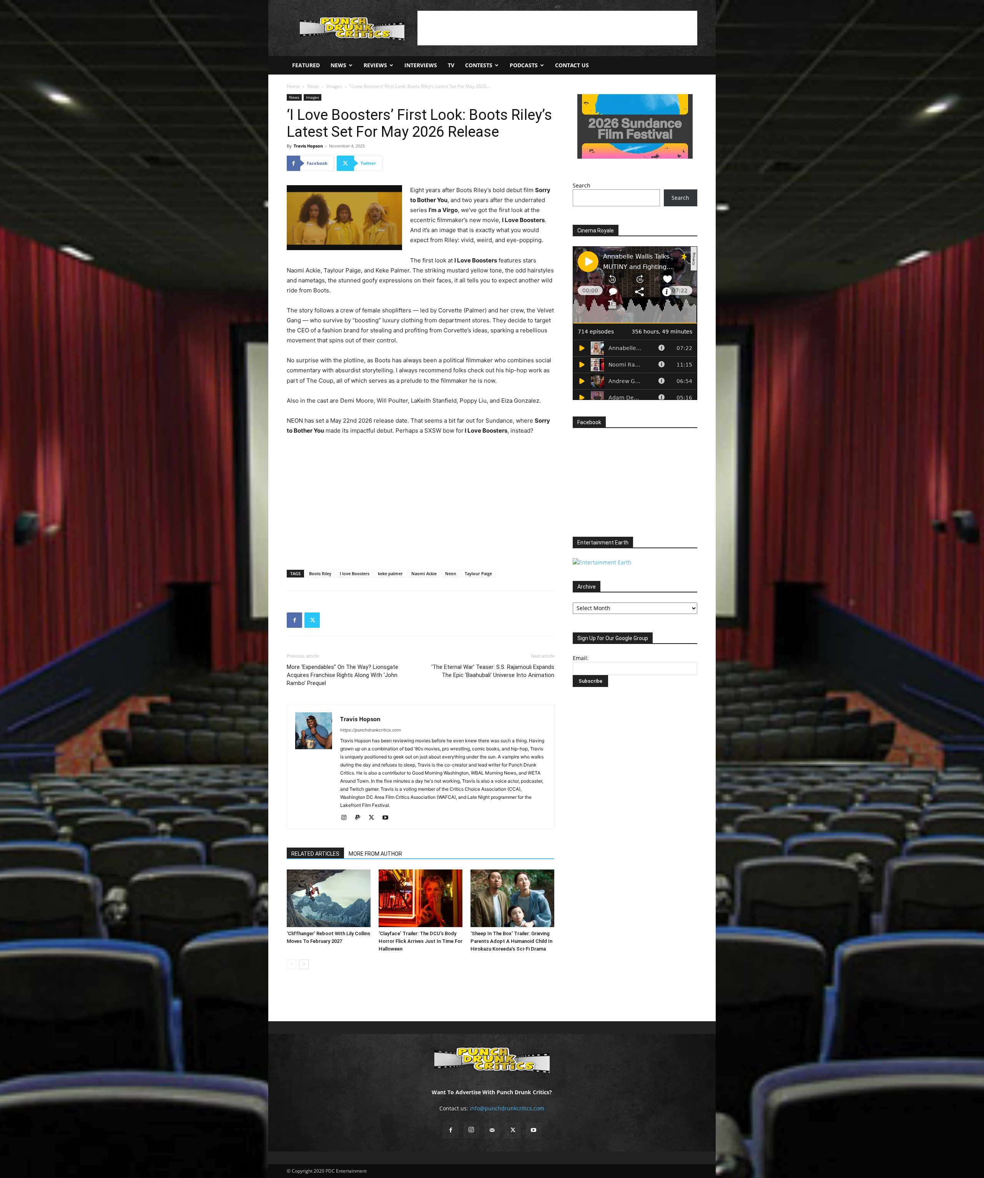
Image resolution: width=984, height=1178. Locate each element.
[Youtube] (388, 818)
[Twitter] (312, 620)
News (338, 65)
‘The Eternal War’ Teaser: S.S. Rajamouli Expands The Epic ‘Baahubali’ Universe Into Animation (492, 671)
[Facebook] (294, 620)
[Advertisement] (557, 28)
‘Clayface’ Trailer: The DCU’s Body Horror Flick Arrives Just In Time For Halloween (420, 941)
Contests (478, 65)
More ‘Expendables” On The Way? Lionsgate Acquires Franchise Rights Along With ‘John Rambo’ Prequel (342, 675)
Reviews (375, 65)
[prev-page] (291, 964)
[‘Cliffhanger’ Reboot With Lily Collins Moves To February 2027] (329, 898)
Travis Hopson (308, 146)
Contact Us (572, 65)
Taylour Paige (478, 573)
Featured (306, 65)
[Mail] (492, 1130)
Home (293, 86)
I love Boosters (354, 573)
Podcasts (524, 65)
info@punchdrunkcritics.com (507, 1108)
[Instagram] (346, 818)
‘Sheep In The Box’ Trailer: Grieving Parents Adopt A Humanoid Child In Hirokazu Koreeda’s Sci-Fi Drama (511, 941)
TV (451, 65)
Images (334, 86)
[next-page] (304, 964)
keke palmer (390, 573)
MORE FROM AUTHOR (375, 854)
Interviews (420, 65)
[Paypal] (360, 818)
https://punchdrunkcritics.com (370, 730)
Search (581, 185)
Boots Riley (320, 573)
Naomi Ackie (424, 573)
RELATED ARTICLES (315, 854)
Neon (450, 573)
